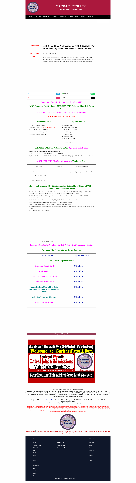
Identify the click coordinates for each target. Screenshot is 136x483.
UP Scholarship (73, 17)
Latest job (37, 17)
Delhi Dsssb (36, 465)
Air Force (35, 458)
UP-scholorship (37, 445)
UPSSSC (35, 447)
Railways (35, 475)
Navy (34, 460)
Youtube (91, 445)
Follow (58, 97)
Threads (91, 455)
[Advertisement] (61, 33)
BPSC (34, 442)
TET (34, 470)
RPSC (34, 463)
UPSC (34, 455)
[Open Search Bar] (108, 17)
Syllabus (82, 17)
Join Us (58, 93)
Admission (62, 17)
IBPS (34, 453)
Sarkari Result (50, 399)
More (89, 17)
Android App (60, 442)
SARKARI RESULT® (71, 6)
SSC (34, 450)
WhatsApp (91, 450)
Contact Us (91, 463)
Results (54, 17)
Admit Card (46, 17)
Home (30, 17)
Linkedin (91, 460)
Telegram (91, 447)
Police (34, 473)
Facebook (91, 458)
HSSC (34, 468)
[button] (92, 17)
